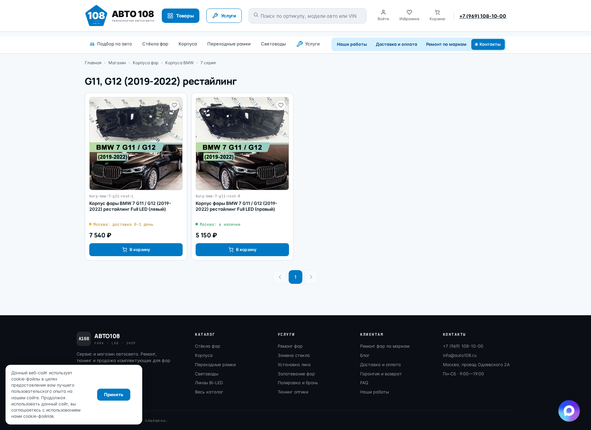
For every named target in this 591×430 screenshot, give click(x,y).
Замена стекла (294, 355)
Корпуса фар (145, 62)
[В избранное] (174, 105)
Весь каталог (209, 391)
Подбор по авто (114, 43)
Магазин (117, 62)
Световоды (273, 43)
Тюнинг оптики (293, 391)
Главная (93, 62)
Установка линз (294, 364)
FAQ (364, 382)
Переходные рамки (229, 43)
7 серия (208, 62)
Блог (365, 355)
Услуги (312, 43)
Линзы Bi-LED (209, 382)
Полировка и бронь (298, 382)
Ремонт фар (290, 346)
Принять (113, 394)
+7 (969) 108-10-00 (482, 16)
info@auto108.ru (459, 355)
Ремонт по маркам (446, 44)
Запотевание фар (296, 373)
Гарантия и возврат (381, 373)
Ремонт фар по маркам (384, 346)
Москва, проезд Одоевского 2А (476, 364)
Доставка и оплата (396, 44)
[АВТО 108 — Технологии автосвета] (120, 16)
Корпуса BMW (179, 62)
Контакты (490, 44)
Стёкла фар (155, 43)
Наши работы (352, 44)
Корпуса (188, 43)
